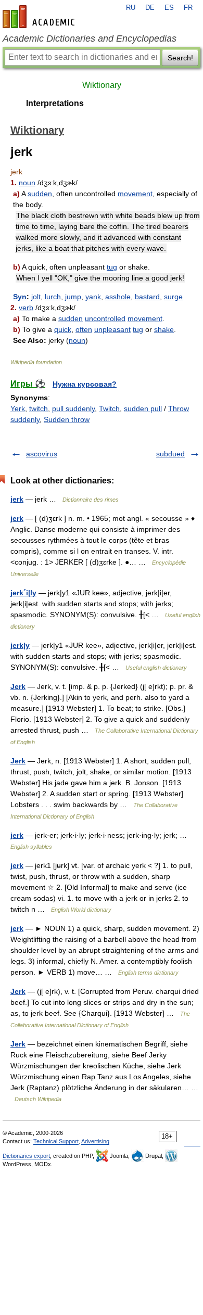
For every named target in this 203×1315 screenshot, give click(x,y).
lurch (53, 296)
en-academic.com (40, 16)
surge (173, 296)
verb (26, 307)
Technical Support (56, 1141)
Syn (20, 296)
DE (150, 7)
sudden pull (143, 408)
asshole (118, 296)
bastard (147, 296)
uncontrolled (105, 318)
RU (130, 7)
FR (188, 7)
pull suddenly (73, 408)
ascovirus (41, 454)
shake (164, 329)
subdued (170, 454)
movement (135, 193)
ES (169, 7)
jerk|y (20, 645)
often (83, 329)
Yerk (17, 408)
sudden (40, 193)
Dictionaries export (26, 1156)
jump (73, 296)
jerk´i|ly (23, 593)
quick (62, 329)
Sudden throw (67, 419)
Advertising (95, 1141)
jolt (36, 296)
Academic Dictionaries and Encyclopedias (89, 38)
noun (27, 182)
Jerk (18, 686)
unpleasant (112, 329)
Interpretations (55, 103)
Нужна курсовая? (85, 384)
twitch (38, 408)
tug (112, 267)
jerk (16, 499)
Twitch (109, 408)
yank (93, 296)
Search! (180, 58)
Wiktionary (101, 85)
